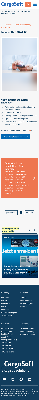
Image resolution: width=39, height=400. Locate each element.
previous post (11, 213)
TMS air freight (7, 349)
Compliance (5, 391)
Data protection (14, 389)
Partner (4, 301)
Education (5, 310)
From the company (23, 11)
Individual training (27, 332)
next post (29, 213)
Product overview (7, 329)
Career (3, 307)
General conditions (27, 335)
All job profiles (6, 316)
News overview (21, 213)
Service (23, 298)
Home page (4, 389)
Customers (5, 304)
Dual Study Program (9, 313)
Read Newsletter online (15, 137)
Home (13, 11)
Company (5, 298)
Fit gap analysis (26, 304)
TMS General (6, 343)
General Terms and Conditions (19, 391)
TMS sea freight (7, 352)
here (29, 130)
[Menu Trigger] (35, 4)
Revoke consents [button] (22, 395)
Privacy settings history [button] (8, 395)
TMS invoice (6, 346)
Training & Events (27, 329)
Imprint (22, 389)
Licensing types (26, 301)
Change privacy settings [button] (21, 393)
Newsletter (24, 307)
